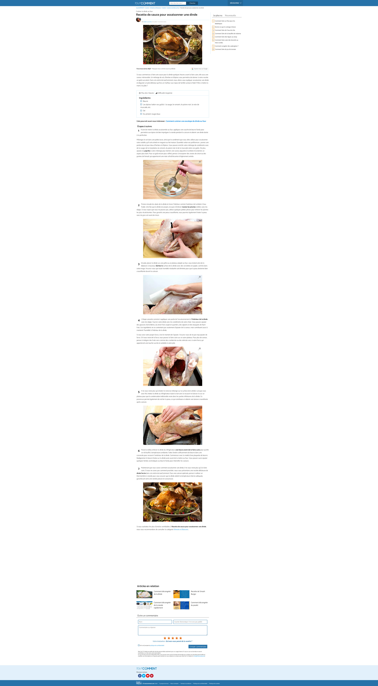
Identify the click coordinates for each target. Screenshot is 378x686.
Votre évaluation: (159, 641)
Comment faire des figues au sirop (226, 37)
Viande (164, 8)
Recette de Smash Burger (198, 593)
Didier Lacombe (148, 22)
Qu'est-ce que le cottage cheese (225, 27)
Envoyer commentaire (198, 646)
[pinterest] (151, 675)
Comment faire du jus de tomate (225, 49)
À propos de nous (164, 683)
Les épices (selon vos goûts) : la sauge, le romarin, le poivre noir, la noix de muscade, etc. (169, 106)
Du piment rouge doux (151, 114)
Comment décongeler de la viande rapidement (162, 605)
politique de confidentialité (157, 645)
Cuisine (147, 8)
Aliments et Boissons (155, 8)
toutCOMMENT (140, 8)
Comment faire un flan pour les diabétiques (225, 22)
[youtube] (147, 675)
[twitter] (143, 675)
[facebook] (140, 675)
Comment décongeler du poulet (199, 604)
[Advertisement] (172, 557)
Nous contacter (174, 683)
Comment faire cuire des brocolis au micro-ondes (226, 41)
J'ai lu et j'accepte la (152, 645)
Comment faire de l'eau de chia (225, 30)
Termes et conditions (185, 683)
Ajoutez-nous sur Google (201, 69)
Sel (143, 110)
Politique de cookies (214, 683)
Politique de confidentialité (200, 683)
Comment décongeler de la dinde (162, 593)
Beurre (145, 101)
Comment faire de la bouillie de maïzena (228, 33)
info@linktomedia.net (199, 656)
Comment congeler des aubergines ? (226, 46)
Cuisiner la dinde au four (173, 8)
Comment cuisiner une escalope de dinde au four (186, 121)
